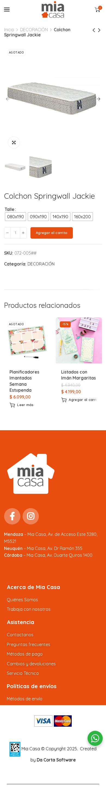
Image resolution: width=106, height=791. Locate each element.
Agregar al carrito (51, 232)
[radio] (15, 217)
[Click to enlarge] (14, 142)
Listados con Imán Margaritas (78, 375)
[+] (23, 233)
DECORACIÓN (34, 29)
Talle (9, 209)
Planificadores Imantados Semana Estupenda (24, 381)
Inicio (9, 29)
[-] (7, 233)
